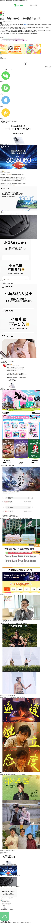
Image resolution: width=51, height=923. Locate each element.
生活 (13, 0)
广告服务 (5, 921)
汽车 (25, 0)
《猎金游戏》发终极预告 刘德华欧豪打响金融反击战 (12, 620)
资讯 (3, 0)
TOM (1, 465)
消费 (23, 0)
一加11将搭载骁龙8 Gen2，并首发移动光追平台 (13, 39)
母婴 (15, 0)
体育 (7, 0)
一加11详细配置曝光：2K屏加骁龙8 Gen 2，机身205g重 (14, 40)
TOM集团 (2, 921)
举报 (1, 57)
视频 (17, 0)
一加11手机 (25, 24)
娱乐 (5, 0)
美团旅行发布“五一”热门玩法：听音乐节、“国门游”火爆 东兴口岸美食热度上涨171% (16, 518)
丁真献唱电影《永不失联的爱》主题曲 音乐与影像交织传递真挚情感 (13, 774)
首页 (1, 0)
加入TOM (9, 921)
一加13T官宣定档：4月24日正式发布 (7, 361)
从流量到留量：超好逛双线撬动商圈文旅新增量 (9, 389)
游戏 (9, 0)
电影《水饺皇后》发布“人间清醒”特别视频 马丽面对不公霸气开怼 (12, 697)
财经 (19, 0)
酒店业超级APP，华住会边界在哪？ (9, 515)
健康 (21, 0)
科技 (27, 0)
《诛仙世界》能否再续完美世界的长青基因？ (11, 491)
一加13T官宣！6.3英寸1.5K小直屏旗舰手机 (8, 121)
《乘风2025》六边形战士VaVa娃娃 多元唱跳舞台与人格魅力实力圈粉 (13, 623)
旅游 (11, 0)
